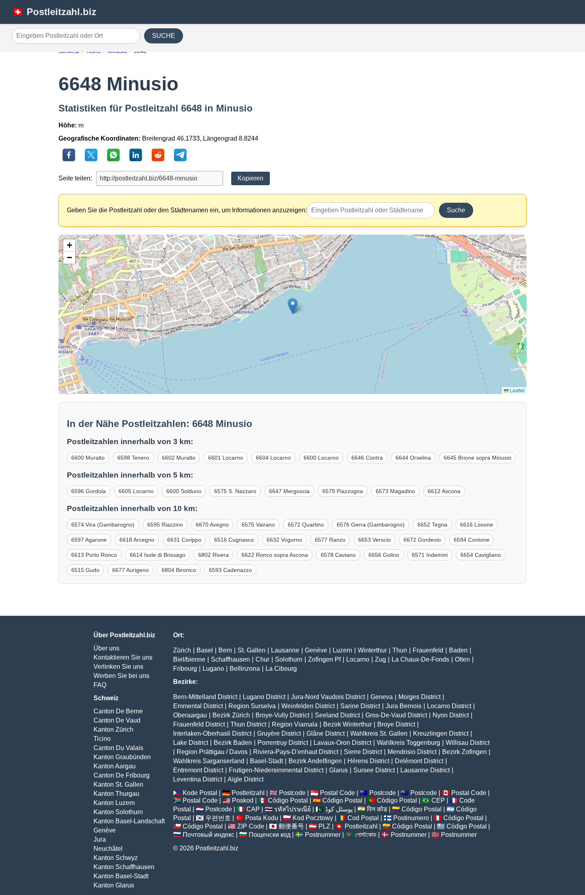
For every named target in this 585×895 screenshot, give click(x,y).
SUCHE (163, 35)
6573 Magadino (395, 491)
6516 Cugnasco (234, 540)
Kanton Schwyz (116, 857)
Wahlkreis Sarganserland (208, 761)
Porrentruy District (282, 742)
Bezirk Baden (233, 742)
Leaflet (517, 390)
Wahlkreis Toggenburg (408, 742)
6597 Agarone (89, 540)
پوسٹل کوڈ (339, 809)
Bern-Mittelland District (205, 696)
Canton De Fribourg (122, 775)
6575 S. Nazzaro (235, 491)
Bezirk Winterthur (347, 724)
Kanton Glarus (114, 885)
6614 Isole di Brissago (157, 555)
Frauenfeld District (199, 724)
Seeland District (337, 715)
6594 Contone (471, 540)
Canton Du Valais (118, 747)
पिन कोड (377, 809)
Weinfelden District (308, 706)
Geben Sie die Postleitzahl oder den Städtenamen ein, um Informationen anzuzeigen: (187, 210)
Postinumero (411, 818)
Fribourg (185, 668)
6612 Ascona (444, 491)
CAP (253, 809)
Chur (262, 659)
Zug (380, 659)
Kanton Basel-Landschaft (129, 821)
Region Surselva (252, 706)
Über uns (106, 648)
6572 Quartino (306, 524)
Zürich (182, 650)
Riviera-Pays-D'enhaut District (295, 751)
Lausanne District (425, 770)
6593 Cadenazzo (230, 570)
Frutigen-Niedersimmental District (276, 770)
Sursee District (374, 770)
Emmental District (198, 706)
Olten (462, 659)
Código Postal (288, 800)
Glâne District (325, 733)
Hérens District (368, 761)
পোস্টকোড (365, 834)
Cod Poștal (363, 818)
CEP (438, 800)
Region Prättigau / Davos (212, 751)
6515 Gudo (85, 570)
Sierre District (363, 751)
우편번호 (218, 818)
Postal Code (337, 792)
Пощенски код (270, 834)
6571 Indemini (430, 555)
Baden (458, 650)
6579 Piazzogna (342, 491)
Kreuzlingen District (440, 733)
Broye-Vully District (282, 715)
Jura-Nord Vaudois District (328, 696)
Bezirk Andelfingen (315, 761)
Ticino (102, 738)
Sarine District (360, 706)
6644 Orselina (413, 457)
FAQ (100, 685)
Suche (456, 210)
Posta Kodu (261, 818)
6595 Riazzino (165, 524)
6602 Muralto (178, 457)
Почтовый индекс (208, 834)
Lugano (213, 668)
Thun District (248, 724)
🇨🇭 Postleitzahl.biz (54, 11)
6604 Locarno (273, 457)
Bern (225, 650)
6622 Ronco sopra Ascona (275, 555)
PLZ (324, 826)
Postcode (292, 792)
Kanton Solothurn (118, 812)
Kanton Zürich (113, 729)
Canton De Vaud (117, 720)
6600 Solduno (183, 491)
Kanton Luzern (114, 802)
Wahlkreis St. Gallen (379, 733)
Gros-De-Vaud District (396, 715)
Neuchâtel (108, 848)
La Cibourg (281, 668)
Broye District (396, 724)
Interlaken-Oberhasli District (212, 733)
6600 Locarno (321, 457)
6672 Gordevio (422, 540)
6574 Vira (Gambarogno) (103, 524)
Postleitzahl (248, 792)
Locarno (357, 659)
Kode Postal (200, 792)
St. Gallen (251, 650)
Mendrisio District (412, 751)
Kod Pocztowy (312, 818)
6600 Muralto (88, 457)
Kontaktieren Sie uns (123, 657)
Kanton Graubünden (122, 757)
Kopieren (250, 178)
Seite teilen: (75, 178)
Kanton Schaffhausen (124, 867)
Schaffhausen (230, 659)
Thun (399, 650)
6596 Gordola (88, 491)
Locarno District (449, 706)
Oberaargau (190, 715)
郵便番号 (291, 826)
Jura (100, 839)
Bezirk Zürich (231, 715)
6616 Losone (476, 524)
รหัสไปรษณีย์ (292, 809)
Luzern (342, 650)
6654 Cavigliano (480, 555)
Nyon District (451, 715)
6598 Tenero (133, 457)
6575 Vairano (258, 524)
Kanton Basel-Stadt (121, 876)
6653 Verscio (374, 540)
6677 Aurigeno (130, 570)
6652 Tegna (432, 524)
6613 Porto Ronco (94, 555)
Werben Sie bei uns (121, 675)
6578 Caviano (338, 555)
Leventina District (197, 779)
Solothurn (288, 659)
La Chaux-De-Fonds (420, 659)
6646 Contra (367, 457)
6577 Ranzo (330, 540)
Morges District (419, 696)
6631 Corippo (184, 540)
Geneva (381, 696)
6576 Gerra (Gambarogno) (371, 524)
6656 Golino (384, 555)
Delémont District (419, 761)
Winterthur (372, 650)
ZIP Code (250, 826)
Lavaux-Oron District (342, 742)
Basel (205, 650)
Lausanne (285, 650)
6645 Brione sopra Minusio (477, 457)
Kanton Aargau (115, 766)
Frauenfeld (428, 650)
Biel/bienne (189, 659)
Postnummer (323, 834)
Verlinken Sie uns (118, 666)
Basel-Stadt (266, 761)
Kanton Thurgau (116, 793)
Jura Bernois (403, 706)
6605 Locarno (136, 491)
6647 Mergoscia (289, 491)
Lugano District (264, 696)
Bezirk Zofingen (464, 751)
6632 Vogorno (284, 540)
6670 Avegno (212, 524)
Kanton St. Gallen (118, 784)
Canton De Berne (118, 711)
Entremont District (198, 770)
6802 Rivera (213, 555)
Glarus (338, 770)
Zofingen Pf (324, 659)
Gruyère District (279, 733)
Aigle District (245, 779)
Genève (105, 830)
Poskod (243, 800)
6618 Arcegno (136, 540)
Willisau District (467, 742)
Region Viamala (295, 724)
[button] (293, 306)
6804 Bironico (179, 570)
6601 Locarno (225, 457)
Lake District (190, 742)
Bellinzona (245, 668)
